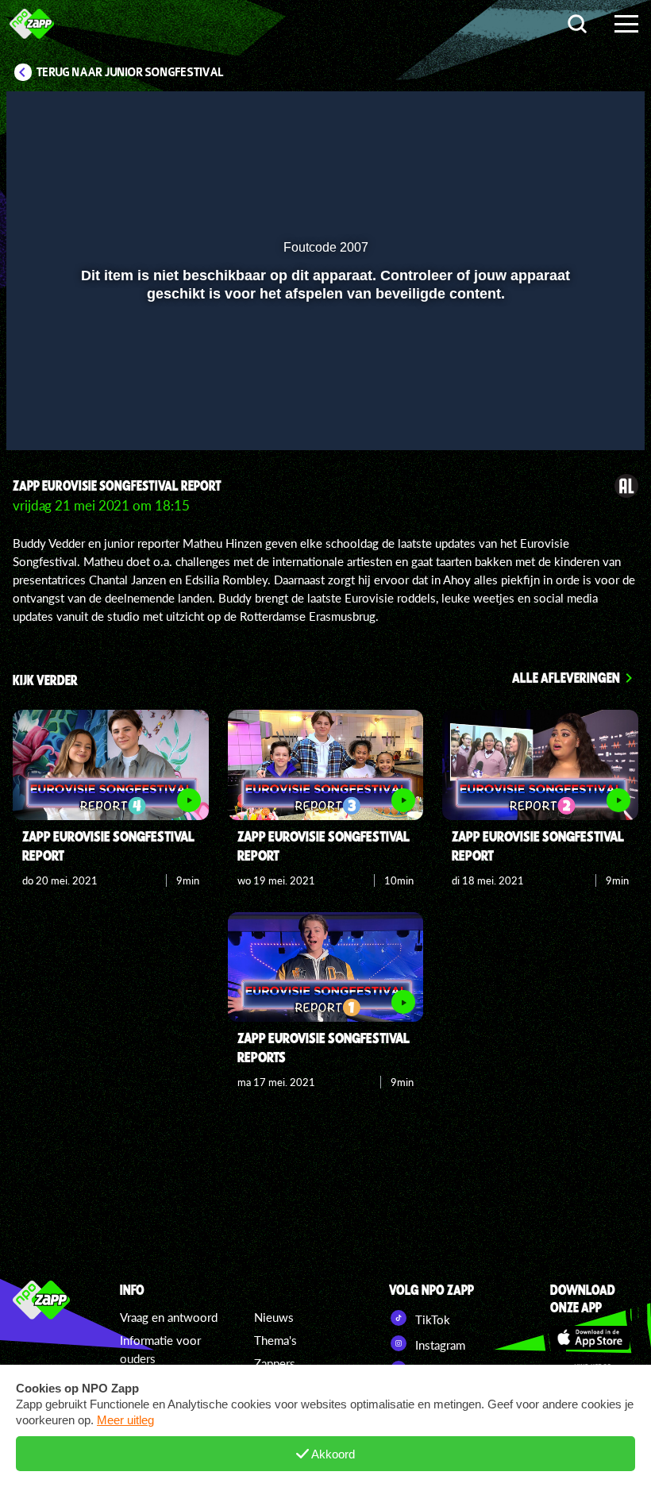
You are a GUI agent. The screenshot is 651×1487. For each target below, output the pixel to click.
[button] (38, 415)
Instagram (438, 1345)
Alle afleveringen (566, 677)
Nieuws (274, 1317)
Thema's (275, 1340)
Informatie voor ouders (160, 1349)
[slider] (323, 382)
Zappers (274, 1363)
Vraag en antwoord (169, 1317)
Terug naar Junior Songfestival (130, 72)
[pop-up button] (579, 415)
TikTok (431, 1319)
